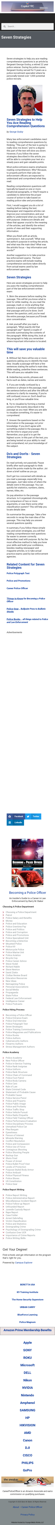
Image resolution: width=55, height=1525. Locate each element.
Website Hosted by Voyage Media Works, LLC (27, 1522)
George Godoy (16, 131)
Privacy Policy (28, 1514)
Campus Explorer (23, 1262)
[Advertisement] (27, 666)
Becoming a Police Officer (27, 893)
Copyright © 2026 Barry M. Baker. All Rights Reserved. (27, 1502)
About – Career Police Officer (27, 1507)
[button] (27, 17)
